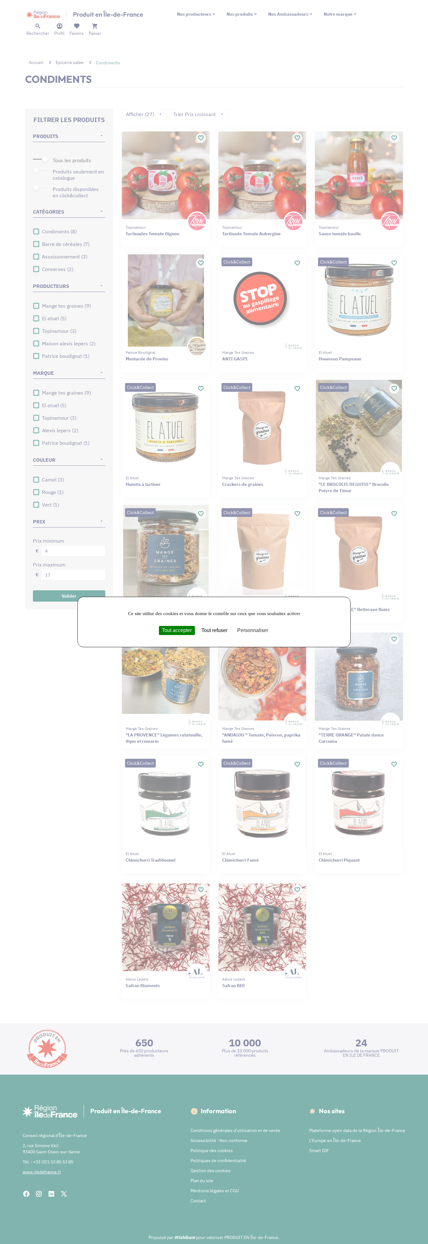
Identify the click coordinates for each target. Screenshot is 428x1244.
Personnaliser (252, 630)
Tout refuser (214, 630)
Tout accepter (177, 630)
